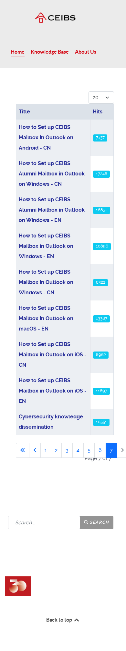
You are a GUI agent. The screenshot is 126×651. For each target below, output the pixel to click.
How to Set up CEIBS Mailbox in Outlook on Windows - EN (46, 246)
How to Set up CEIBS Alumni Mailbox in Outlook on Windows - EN (52, 209)
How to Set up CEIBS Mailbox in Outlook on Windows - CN (46, 282)
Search (99, 522)
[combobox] (44, 522)
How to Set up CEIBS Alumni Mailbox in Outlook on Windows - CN (52, 173)
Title (24, 112)
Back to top (59, 620)
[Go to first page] (22, 450)
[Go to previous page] (35, 450)
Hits (97, 112)
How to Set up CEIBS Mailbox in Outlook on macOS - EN (46, 318)
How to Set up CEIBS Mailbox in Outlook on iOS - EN (53, 390)
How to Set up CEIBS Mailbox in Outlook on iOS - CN (53, 354)
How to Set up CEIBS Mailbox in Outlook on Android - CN (46, 137)
